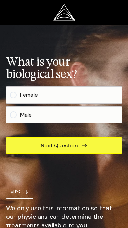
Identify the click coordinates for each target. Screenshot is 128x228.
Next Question (59, 145)
